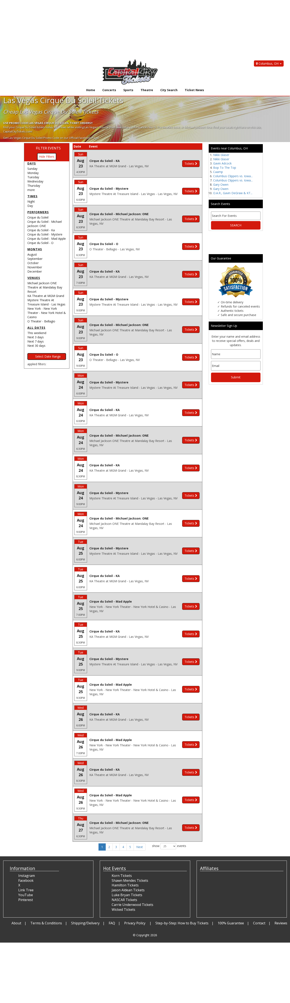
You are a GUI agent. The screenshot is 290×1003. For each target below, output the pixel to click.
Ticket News (194, 90)
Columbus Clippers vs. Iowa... (233, 176)
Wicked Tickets (123, 909)
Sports (128, 90)
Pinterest (25, 899)
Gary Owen (220, 184)
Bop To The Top (224, 168)
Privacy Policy (135, 923)
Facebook (26, 880)
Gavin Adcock (222, 163)
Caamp (218, 172)
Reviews (281, 923)
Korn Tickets (122, 875)
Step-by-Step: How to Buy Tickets (181, 923)
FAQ (112, 923)
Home (90, 90)
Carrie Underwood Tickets (132, 904)
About (16, 923)
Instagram (26, 875)
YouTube (25, 895)
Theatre (147, 90)
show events (169, 846)
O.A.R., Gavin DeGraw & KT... (232, 193)
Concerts (109, 90)
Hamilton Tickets (125, 885)
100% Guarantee (231, 923)
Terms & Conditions (46, 923)
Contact (259, 923)
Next (139, 847)
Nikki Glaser (221, 155)
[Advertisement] (127, 29)
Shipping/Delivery (85, 923)
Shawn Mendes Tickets (130, 880)
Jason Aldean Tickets (128, 890)
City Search (168, 90)
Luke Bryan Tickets (127, 895)
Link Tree (26, 890)
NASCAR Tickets (124, 899)
